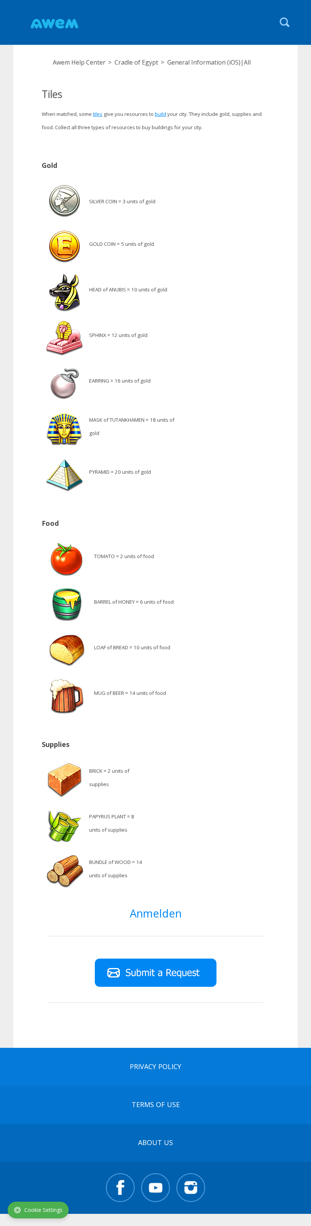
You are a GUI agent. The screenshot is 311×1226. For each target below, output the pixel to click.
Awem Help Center (79, 62)
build (160, 114)
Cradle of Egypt (136, 62)
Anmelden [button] (156, 913)
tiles (97, 114)
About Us (155, 1142)
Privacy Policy (155, 1066)
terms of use (156, 1104)
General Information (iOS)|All (209, 62)
